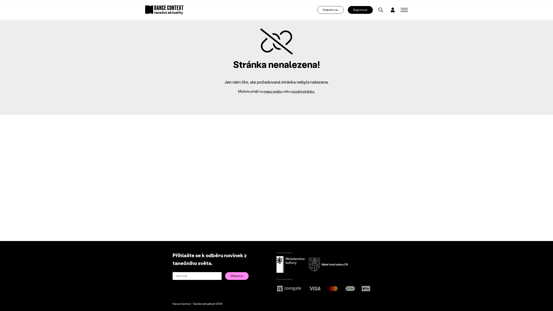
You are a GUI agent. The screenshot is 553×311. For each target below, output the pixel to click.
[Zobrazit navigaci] (404, 10)
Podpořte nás (330, 9)
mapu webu (273, 91)
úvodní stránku (302, 91)
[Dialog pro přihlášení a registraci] (393, 10)
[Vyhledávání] (381, 10)
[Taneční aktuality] (164, 9)
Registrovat (360, 9)
